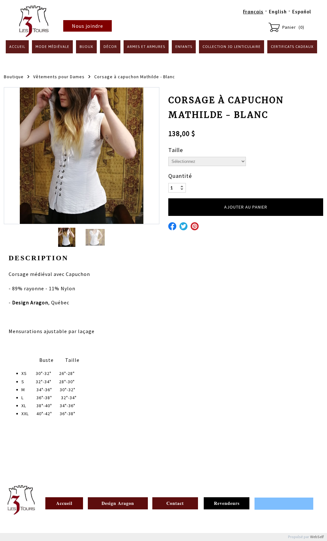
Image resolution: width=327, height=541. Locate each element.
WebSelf (317, 537)
